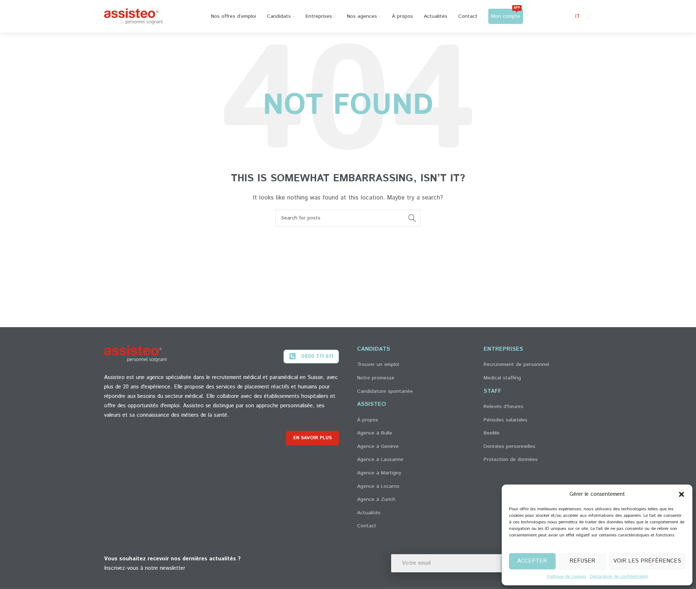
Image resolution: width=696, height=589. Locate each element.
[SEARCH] (412, 218)
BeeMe (492, 433)
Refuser (582, 561)
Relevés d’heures (503, 406)
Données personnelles (509, 446)
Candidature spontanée (385, 391)
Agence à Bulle (374, 433)
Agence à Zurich (376, 499)
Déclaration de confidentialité (619, 576)
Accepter (532, 561)
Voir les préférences (647, 561)
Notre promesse (375, 378)
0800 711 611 (317, 356)
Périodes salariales (505, 420)
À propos (367, 420)
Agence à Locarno (378, 486)
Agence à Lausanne (380, 459)
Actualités (369, 512)
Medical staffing (502, 378)
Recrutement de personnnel (516, 364)
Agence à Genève (378, 446)
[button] (681, 494)
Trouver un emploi (378, 364)
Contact (366, 526)
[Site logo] (133, 16)
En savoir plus (312, 437)
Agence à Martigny (379, 473)
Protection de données (511, 459)
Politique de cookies (566, 576)
